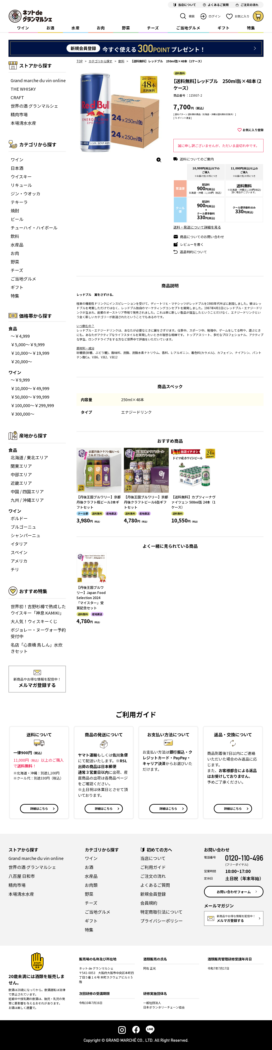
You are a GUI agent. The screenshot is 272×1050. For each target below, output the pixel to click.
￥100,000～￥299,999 (32, 405)
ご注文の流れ (153, 876)
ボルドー (19, 518)
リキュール (21, 185)
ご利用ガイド (153, 867)
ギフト (224, 27)
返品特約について (193, 251)
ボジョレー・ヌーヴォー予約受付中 (38, 633)
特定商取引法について (161, 912)
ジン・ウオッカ (25, 193)
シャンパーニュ (25, 535)
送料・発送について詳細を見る (197, 227)
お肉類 (91, 885)
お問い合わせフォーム (234, 891)
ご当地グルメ (188, 27)
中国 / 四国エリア (27, 491)
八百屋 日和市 (21, 876)
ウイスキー (21, 176)
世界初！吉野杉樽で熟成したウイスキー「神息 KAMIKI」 (38, 609)
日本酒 (17, 168)
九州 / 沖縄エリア (27, 500)
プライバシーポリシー (161, 921)
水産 (75, 27)
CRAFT (17, 97)
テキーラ (19, 202)
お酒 (50, 27)
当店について (153, 858)
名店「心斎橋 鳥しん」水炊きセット (36, 648)
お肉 (101, 27)
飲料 (15, 236)
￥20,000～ (21, 361)
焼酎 (15, 210)
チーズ (153, 27)
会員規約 (148, 903)
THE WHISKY (23, 89)
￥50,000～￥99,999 (30, 397)
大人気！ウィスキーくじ (34, 621)
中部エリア (21, 474)
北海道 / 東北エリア (29, 457)
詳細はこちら (39, 808)
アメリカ (19, 561)
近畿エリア (21, 483)
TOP (79, 61)
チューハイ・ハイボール (34, 228)
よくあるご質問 (155, 885)
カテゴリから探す (100, 61)
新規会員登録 (153, 894)
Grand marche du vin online (38, 80)
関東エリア (21, 466)
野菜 (126, 27)
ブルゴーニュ (23, 527)
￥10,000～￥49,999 (30, 388)
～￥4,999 (20, 336)
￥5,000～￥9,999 (28, 344)
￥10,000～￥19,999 (30, 353)
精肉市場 (19, 114)
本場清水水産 (23, 123)
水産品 (17, 245)
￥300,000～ (22, 414)
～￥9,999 (20, 380)
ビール (17, 219)
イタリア (19, 544)
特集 (251, 27)
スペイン (19, 552)
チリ (15, 569)
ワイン (23, 27)
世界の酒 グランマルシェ (34, 106)
